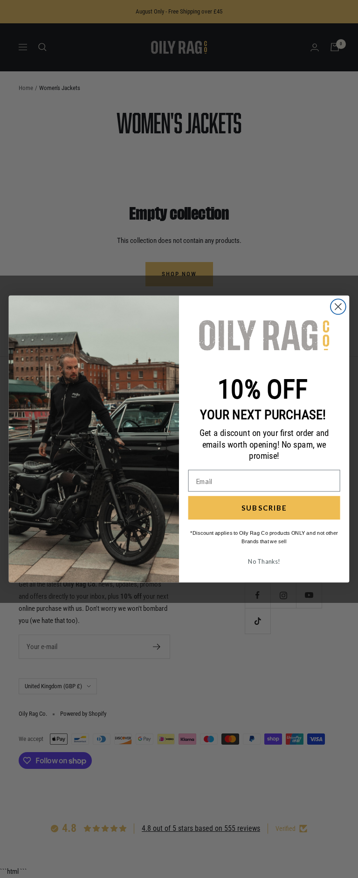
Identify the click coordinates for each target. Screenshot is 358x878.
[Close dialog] (338, 306)
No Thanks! (264, 561)
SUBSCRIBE (264, 508)
